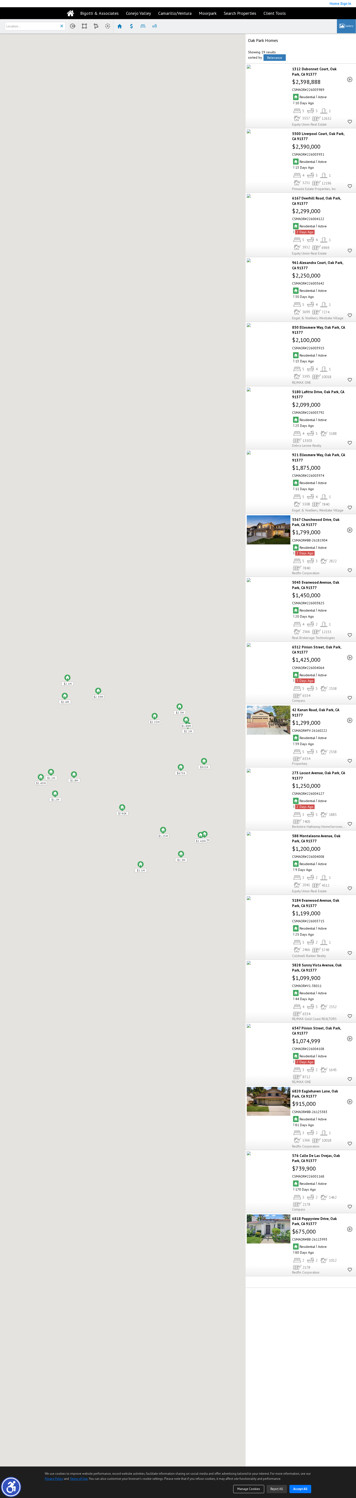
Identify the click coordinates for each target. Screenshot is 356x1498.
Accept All (300, 1489)
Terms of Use (79, 1479)
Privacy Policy (54, 1479)
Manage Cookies (248, 1489)
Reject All (277, 1489)
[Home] (70, 13)
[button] (11, 1487)
